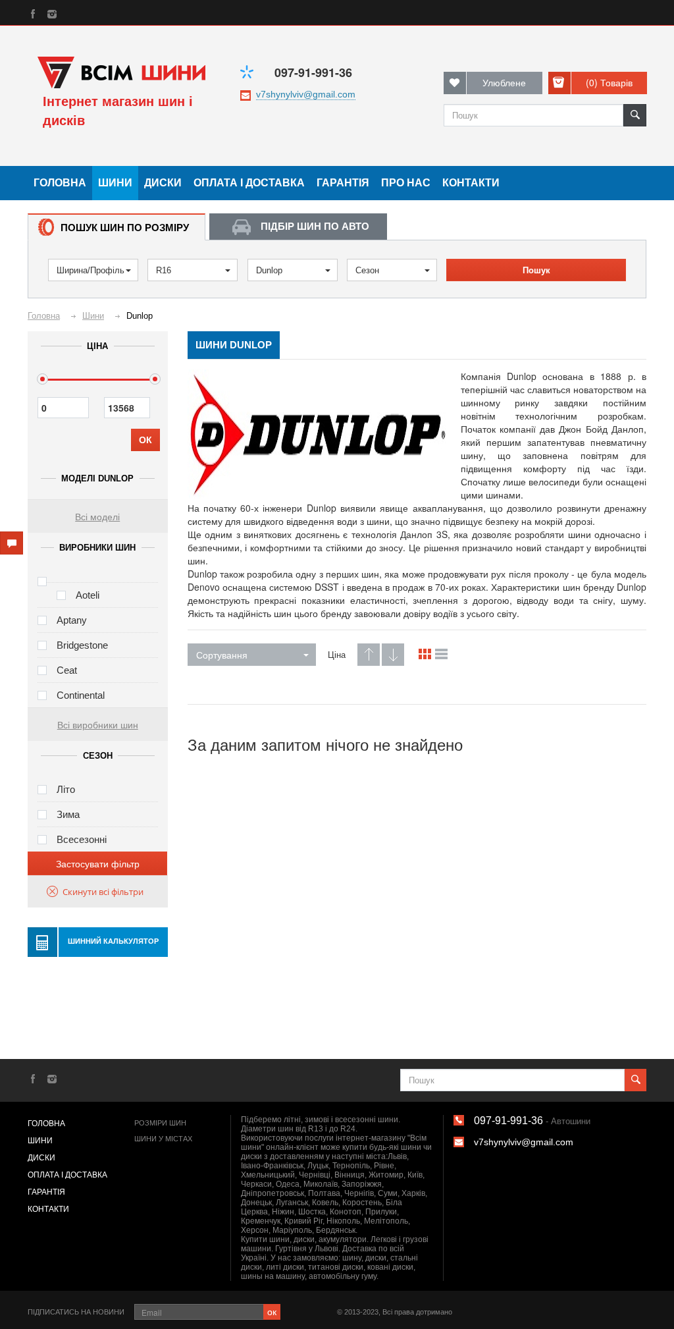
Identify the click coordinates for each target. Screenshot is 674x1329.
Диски (163, 182)
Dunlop (269, 270)
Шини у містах (163, 1139)
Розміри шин (160, 1123)
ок (271, 1311)
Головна (60, 182)
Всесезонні (82, 839)
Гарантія (343, 182)
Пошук (536, 270)
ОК (145, 440)
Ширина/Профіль (90, 270)
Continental (81, 695)
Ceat (67, 670)
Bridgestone (82, 645)
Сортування (221, 654)
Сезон (367, 270)
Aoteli (87, 595)
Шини (115, 182)
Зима (68, 814)
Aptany (72, 620)
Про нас (405, 182)
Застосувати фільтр (98, 863)
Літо (66, 789)
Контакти (471, 182)
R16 (163, 270)
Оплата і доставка (249, 182)
